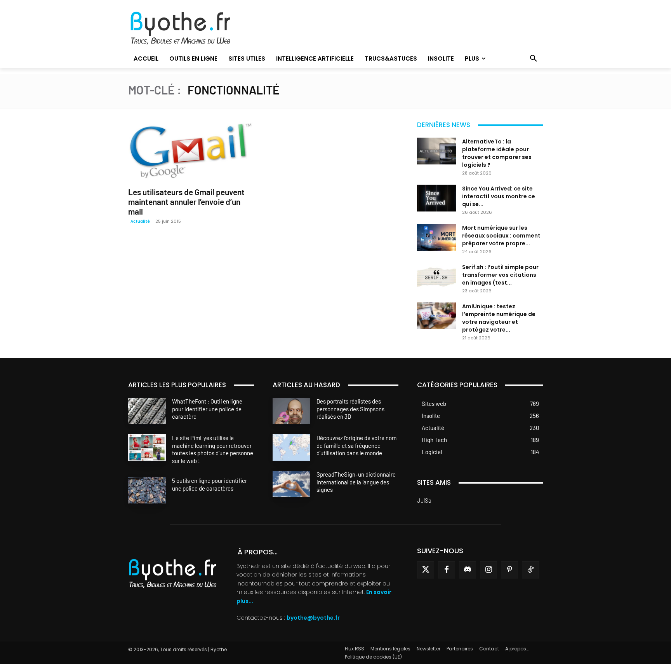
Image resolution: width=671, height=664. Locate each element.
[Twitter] (425, 569)
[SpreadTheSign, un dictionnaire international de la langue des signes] (291, 484)
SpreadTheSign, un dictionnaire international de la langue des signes (356, 482)
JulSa (424, 500)
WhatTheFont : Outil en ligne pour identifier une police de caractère (207, 409)
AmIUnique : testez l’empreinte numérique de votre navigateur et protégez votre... (498, 318)
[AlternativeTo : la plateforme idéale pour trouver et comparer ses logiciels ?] (436, 151)
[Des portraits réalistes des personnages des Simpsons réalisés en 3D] (291, 411)
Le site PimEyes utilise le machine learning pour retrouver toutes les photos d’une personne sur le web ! (212, 449)
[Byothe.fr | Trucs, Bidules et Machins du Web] (193, 28)
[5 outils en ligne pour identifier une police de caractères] (147, 490)
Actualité (140, 221)
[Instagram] (488, 569)
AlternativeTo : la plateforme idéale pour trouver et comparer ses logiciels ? (497, 153)
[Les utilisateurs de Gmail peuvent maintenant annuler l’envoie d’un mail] (191, 150)
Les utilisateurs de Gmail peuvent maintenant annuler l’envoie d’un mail (186, 201)
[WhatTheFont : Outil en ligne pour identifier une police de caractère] (147, 411)
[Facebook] (446, 569)
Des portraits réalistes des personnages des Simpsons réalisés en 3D (350, 409)
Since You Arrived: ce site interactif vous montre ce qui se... (498, 196)
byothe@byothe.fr (313, 618)
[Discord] (467, 569)
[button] (533, 58)
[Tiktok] (530, 569)
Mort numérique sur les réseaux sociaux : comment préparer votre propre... (501, 235)
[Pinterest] (509, 569)
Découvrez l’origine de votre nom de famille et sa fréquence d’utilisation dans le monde (356, 445)
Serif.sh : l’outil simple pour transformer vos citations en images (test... (500, 275)
